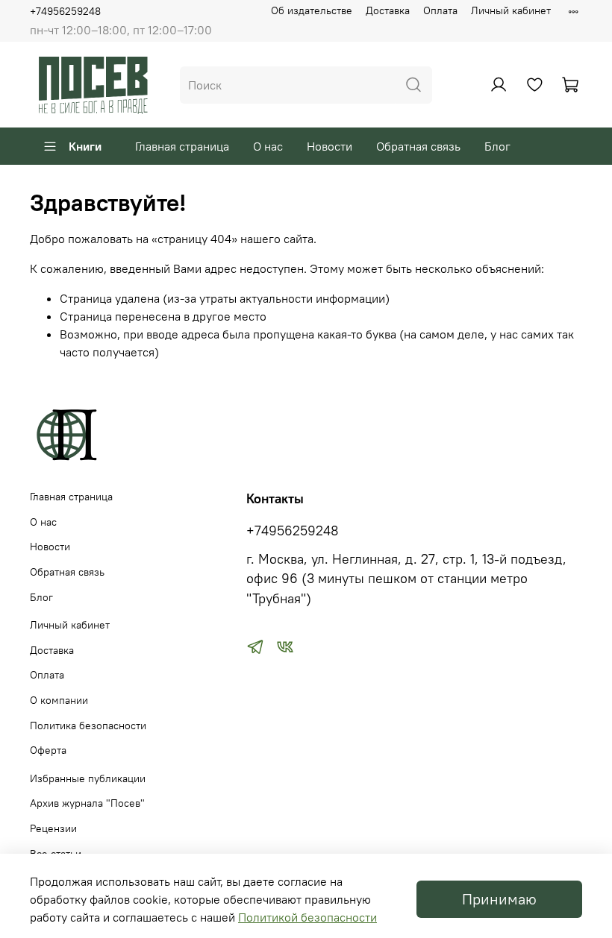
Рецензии (53, 828)
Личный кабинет (511, 10)
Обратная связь (418, 146)
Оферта (48, 750)
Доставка (388, 10)
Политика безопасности (88, 725)
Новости (329, 146)
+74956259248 (65, 11)
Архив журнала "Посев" (87, 803)
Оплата (440, 10)
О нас (268, 146)
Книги (85, 146)
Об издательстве (311, 10)
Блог (497, 146)
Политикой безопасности (307, 917)
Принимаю (499, 899)
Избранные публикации (88, 778)
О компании (59, 700)
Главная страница (182, 146)
